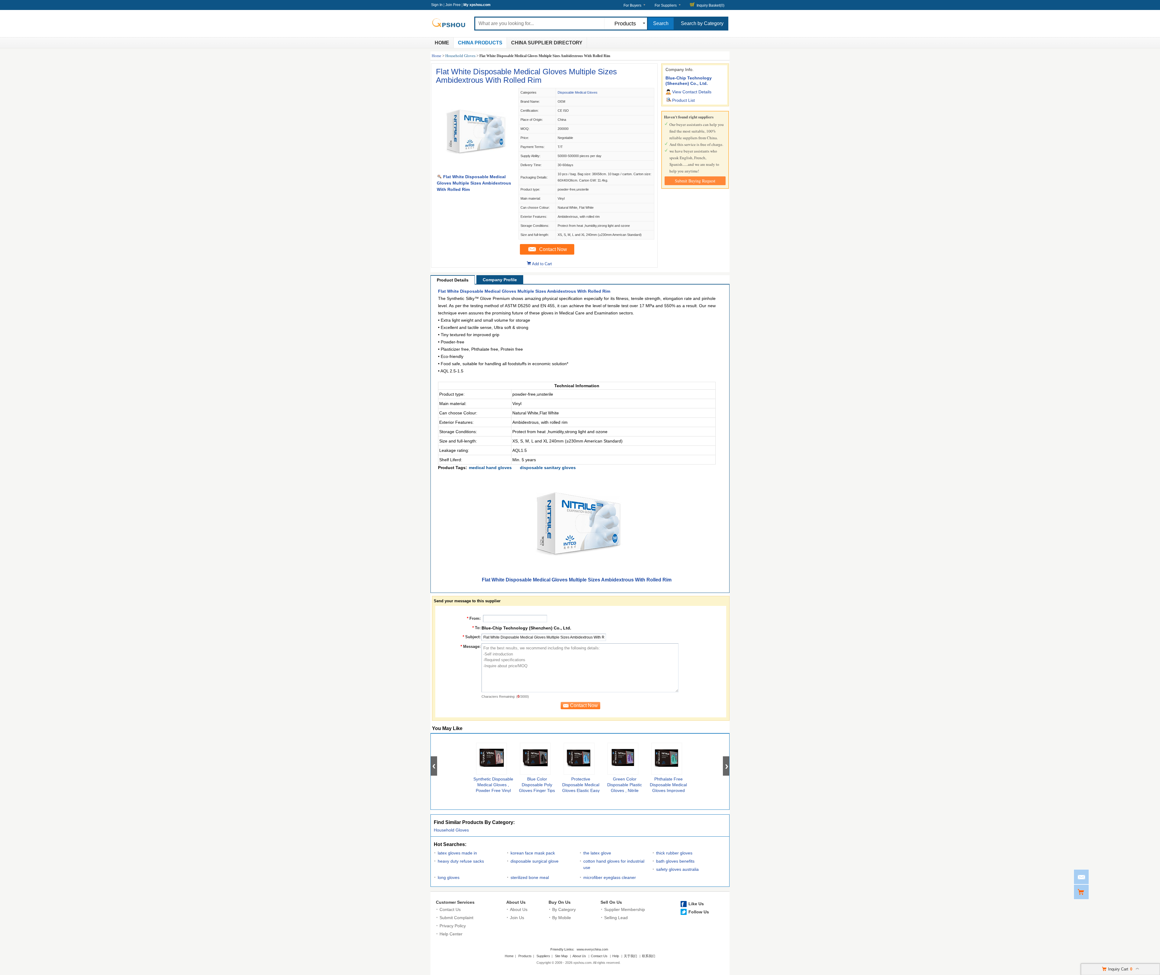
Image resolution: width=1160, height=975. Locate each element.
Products (525, 956)
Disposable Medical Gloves (578, 92)
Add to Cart (542, 264)
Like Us (696, 903)
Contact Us (450, 909)
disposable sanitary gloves (548, 467)
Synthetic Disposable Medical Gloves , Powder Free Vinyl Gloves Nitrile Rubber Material (493, 790)
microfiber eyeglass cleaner (609, 877)
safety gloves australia (677, 869)
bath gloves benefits (675, 861)
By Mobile (561, 917)
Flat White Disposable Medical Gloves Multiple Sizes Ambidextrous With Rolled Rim (526, 76)
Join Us (517, 917)
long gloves (448, 877)
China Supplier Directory (546, 42)
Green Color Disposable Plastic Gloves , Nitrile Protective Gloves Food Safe (624, 790)
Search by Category (702, 23)
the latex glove (597, 853)
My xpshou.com (477, 5)
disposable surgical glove (535, 861)
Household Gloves (460, 55)
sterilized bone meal (530, 877)
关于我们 (630, 956)
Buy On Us (560, 902)
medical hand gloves (490, 467)
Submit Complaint (456, 917)
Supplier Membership (624, 909)
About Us (516, 902)
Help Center (451, 934)
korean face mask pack (533, 853)
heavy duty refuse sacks (461, 861)
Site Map (561, 956)
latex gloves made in (457, 853)
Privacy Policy (453, 925)
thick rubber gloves (674, 853)
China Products (480, 42)
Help (615, 956)
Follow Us (698, 911)
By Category (564, 909)
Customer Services (455, 902)
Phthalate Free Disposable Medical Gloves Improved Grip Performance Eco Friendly (668, 790)
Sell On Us (611, 902)
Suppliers (543, 956)
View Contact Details (691, 91)
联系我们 (648, 956)
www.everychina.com (592, 949)
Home (442, 42)
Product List (683, 100)
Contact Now (553, 249)
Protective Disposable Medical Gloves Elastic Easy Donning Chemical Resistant (581, 790)
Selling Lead (616, 917)
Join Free (453, 5)
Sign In (437, 5)
